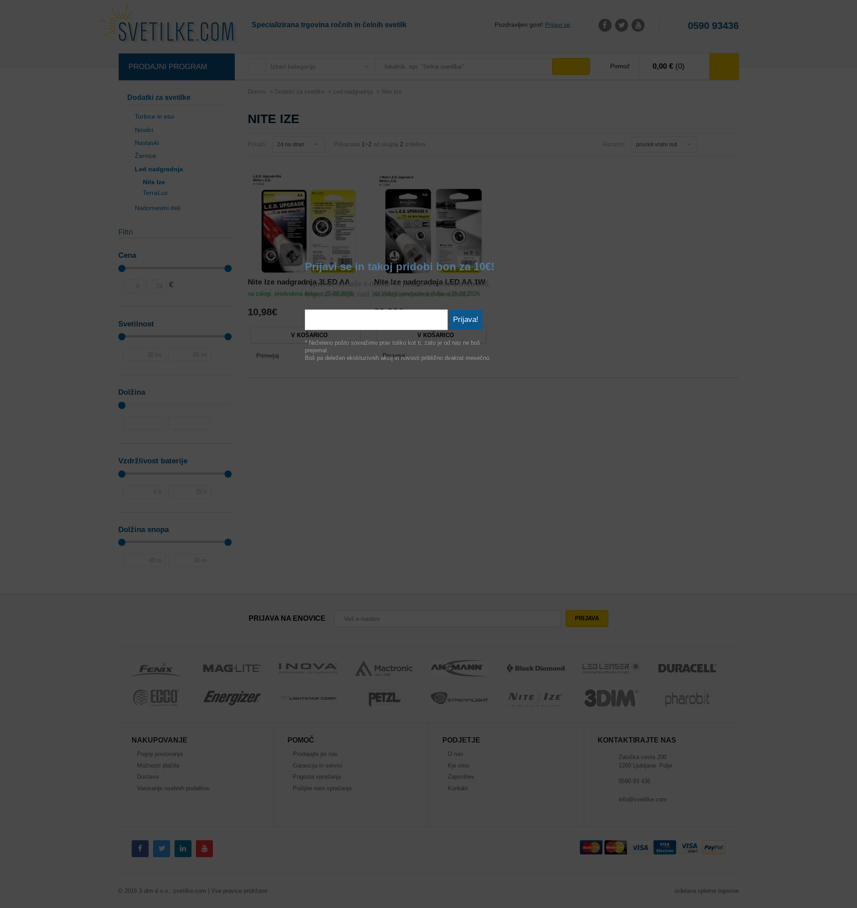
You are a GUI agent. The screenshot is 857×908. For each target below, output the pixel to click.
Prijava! (465, 319)
